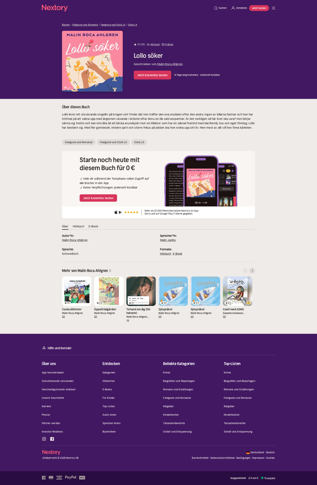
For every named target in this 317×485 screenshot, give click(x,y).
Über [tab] (65, 226)
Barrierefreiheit (200, 457)
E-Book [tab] (93, 226)
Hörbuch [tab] (78, 226)
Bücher (66, 24)
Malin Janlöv (168, 240)
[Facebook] (52, 439)
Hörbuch (165, 253)
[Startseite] (126, 8)
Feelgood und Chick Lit (113, 24)
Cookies (270, 458)
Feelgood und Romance (85, 24)
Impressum (258, 457)
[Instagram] (44, 439)
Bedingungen (243, 457)
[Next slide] (252, 271)
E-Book (177, 253)
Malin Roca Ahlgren (170, 64)
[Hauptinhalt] (273, 8)
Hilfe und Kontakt (60, 348)
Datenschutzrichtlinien (222, 457)
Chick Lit (132, 24)
